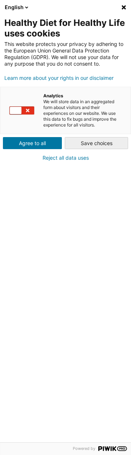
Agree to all (32, 143)
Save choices (96, 143)
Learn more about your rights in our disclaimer (59, 78)
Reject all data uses (66, 158)
